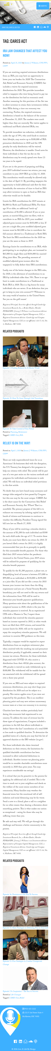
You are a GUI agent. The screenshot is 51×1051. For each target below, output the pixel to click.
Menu (44, 6)
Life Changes (15, 994)
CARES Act (14, 435)
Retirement (22, 432)
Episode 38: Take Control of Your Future (18, 429)
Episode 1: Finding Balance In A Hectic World (21, 368)
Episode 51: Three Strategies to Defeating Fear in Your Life (25, 928)
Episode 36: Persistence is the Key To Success (20, 894)
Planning (14, 432)
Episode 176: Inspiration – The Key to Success (20, 991)
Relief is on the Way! (16, 443)
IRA (21, 435)
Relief (22, 998)
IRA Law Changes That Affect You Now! (25, 53)
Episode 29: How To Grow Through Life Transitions (23, 398)
